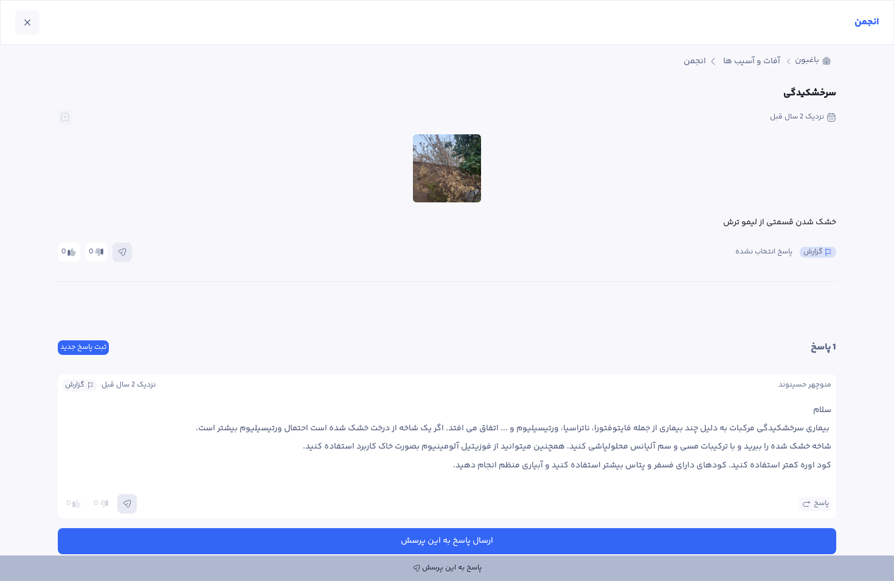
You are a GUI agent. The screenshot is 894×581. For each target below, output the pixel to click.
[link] (813, 61)
